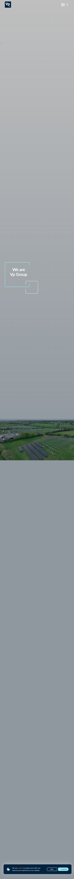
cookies (20, 868)
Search (67, 4)
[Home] (8, 4)
